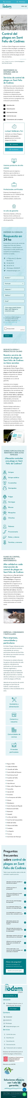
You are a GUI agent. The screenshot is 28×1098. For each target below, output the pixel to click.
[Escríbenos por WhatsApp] (24, 1094)
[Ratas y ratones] (4, 535)
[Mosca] (4, 505)
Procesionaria (13, 532)
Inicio (3, 61)
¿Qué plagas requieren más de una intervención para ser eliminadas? (14, 936)
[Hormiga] (4, 500)
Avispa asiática (13, 477)
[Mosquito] (4, 510)
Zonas (5, 1094)
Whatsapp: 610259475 (13, 268)
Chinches (11, 518)
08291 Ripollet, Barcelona (13, 1005)
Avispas (11, 472)
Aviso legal (10, 1094)
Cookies (14, 1096)
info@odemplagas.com (13, 270)
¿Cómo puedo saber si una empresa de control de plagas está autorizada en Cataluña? (14, 950)
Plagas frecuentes (9, 61)
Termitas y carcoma (15, 542)
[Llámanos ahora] (24, 1089)
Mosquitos (12, 512)
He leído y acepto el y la (12, 322)
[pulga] (4, 495)
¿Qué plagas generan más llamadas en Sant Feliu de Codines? (12, 922)
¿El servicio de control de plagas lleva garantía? (14, 901)
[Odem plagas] (7, 4)
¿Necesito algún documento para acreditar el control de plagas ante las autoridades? (14, 930)
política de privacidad (11, 323)
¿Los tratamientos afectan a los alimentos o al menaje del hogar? (14, 907)
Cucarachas (12, 483)
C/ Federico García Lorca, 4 (14, 1003)
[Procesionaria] (4, 530)
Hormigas (11, 502)
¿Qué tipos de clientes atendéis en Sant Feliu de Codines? (14, 882)
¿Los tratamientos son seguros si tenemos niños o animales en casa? (14, 913)
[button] (14, 105)
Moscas (10, 507)
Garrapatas (12, 488)
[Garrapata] (4, 486)
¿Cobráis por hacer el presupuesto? (11, 888)
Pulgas (10, 497)
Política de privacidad (19, 1094)
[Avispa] (4, 470)
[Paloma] (4, 524)
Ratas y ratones (13, 537)
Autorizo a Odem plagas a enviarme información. (13, 318)
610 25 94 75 (10, 265)
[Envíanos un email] (24, 1085)
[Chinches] (4, 516)
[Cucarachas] (4, 481)
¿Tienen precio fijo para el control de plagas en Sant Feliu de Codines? (14, 895)
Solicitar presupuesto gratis (15, 970)
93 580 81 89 (10, 263)
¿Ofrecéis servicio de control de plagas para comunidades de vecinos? (13, 943)
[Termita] (4, 540)
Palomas (11, 526)
